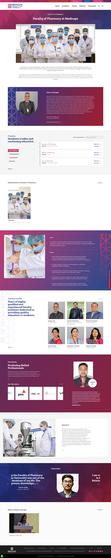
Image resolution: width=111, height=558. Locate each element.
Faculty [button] (74, 6)
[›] (102, 299)
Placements (92, 6)
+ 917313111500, (57, 551)
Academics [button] (65, 6)
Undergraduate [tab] (14, 154)
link (19, 204)
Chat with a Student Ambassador (109, 279)
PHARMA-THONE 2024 (15, 535)
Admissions (75, 1)
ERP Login (99, 548)
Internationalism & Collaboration (78, 548)
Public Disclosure (42, 548)
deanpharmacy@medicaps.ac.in (53, 122)
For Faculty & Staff (62, 548)
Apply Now (87, 1)
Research (82, 6)
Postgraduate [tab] (13, 157)
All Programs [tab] (13, 150)
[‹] (100, 299)
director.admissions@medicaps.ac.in (77, 551)
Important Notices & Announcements (58, 1)
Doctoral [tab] (12, 161)
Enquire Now (97, 1)
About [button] (57, 6)
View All (10, 168)
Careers (52, 548)
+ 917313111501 (63, 551)
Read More (96, 146)
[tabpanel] (55, 525)
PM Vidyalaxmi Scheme (29, 548)
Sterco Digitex (72, 556)
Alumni (91, 548)
